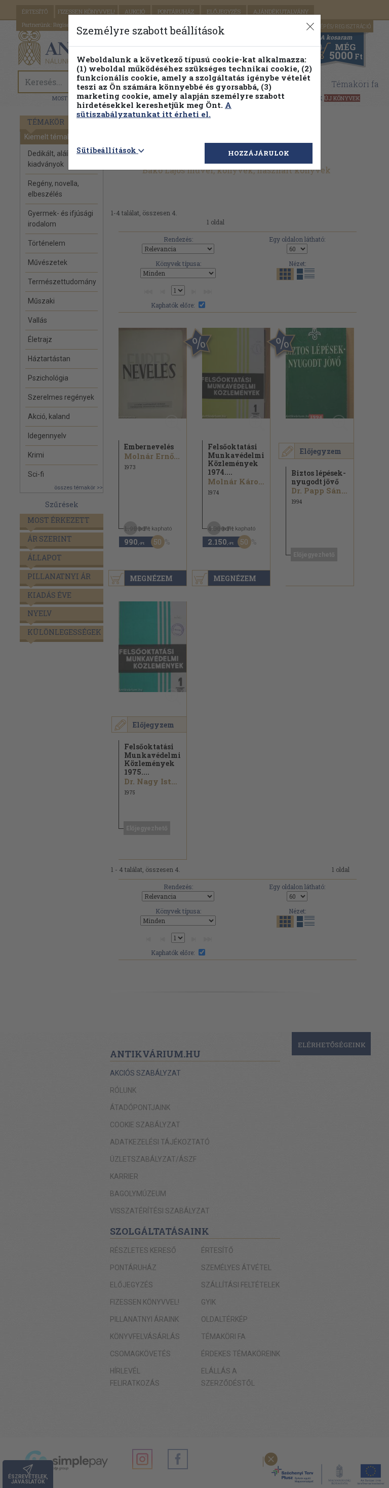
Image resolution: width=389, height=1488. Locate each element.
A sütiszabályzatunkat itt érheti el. (153, 109)
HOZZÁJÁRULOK (258, 153)
